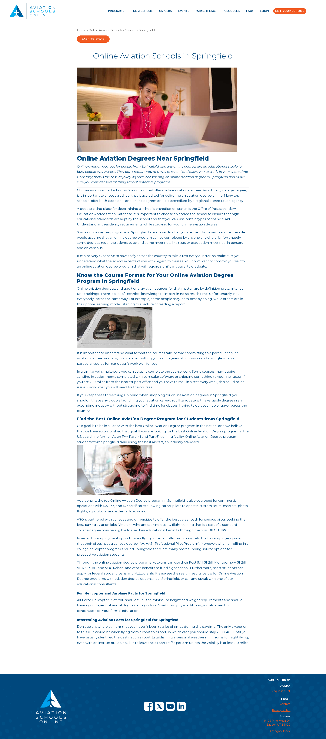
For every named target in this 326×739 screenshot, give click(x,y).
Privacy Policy (281, 710)
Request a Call (280, 691)
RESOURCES (231, 11)
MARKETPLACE (206, 11)
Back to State (93, 39)
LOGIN (264, 11)
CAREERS (165, 11)
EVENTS (183, 11)
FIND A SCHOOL (142, 11)
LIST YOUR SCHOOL (289, 11)
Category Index (280, 731)
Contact (285, 704)
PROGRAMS (116, 11)
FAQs (250, 11)
